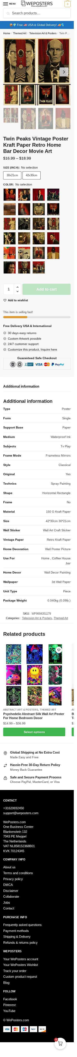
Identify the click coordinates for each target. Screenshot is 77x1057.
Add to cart (46, 289)
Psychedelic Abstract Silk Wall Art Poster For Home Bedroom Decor (33, 716)
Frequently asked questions (22, 925)
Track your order (14, 971)
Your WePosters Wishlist (20, 965)
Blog (6, 982)
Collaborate (11, 896)
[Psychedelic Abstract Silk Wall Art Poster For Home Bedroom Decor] (34, 674)
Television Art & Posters (42, 33)
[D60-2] (53, 223)
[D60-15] (38, 209)
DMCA (8, 885)
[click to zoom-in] (37, 72)
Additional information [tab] (21, 386)
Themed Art (19, 33)
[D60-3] (9, 252)
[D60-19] (38, 223)
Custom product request (20, 976)
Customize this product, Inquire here (32, 349)
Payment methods (16, 931)
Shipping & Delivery (17, 936)
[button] (17, 287)
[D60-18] (24, 223)
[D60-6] (53, 252)
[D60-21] (24, 238)
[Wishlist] (59, 650)
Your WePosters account (20, 959)
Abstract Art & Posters (20, 709)
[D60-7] (9, 267)
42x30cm (31, 175)
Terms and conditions (18, 873)
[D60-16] (53, 209)
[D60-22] (38, 238)
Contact (8, 908)
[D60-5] (38, 252)
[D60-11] (38, 194)
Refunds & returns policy (20, 942)
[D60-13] (9, 209)
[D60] (9, 194)
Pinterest (9, 1005)
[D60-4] (24, 252)
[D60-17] (9, 223)
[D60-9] (38, 267)
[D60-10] (24, 194)
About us (9, 867)
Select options (34, 732)
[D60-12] (53, 194)
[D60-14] (24, 209)
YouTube (9, 1011)
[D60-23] (53, 238)
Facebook (10, 999)
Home (6, 33)
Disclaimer (10, 891)
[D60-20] (9, 238)
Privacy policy (13, 879)
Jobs (6, 902)
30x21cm (12, 175)
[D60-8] (24, 267)
